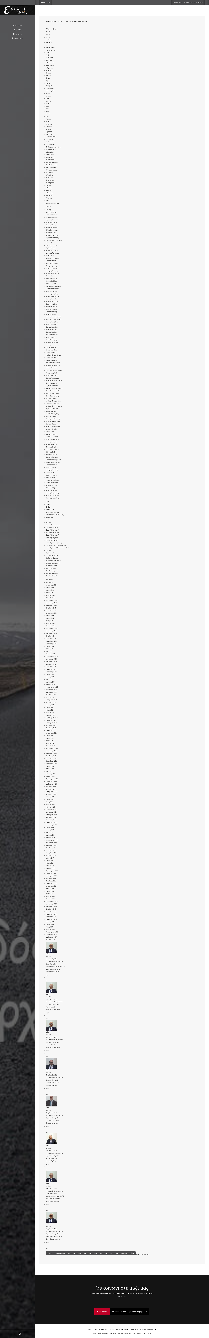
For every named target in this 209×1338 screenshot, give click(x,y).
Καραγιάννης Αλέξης (52, 217)
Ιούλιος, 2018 (50, 827)
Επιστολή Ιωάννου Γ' (52, 535)
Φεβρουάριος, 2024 (52, 656)
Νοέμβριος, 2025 (51, 608)
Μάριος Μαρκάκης (51, 360)
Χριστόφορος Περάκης (53, 419)
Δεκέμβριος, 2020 (51, 753)
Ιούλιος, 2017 (50, 858)
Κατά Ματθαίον (51, 137)
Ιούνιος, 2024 (50, 649)
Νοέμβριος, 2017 (51, 848)
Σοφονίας (49, 126)
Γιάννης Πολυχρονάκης (53, 426)
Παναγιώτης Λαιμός (52, 342)
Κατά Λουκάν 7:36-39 (52, 1120)
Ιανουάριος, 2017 (51, 873)
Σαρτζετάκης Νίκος (52, 386)
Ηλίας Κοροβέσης (51, 324)
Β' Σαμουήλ (49, 60)
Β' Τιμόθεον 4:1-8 (51, 1158)
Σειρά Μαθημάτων (51, 964)
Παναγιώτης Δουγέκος (53, 266)
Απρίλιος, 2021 (50, 743)
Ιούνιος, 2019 (50, 799)
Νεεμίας (48, 75)
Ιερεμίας (48, 96)
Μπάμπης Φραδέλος (52, 480)
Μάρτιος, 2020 (50, 776)
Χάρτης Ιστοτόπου (137, 1333)
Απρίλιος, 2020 (50, 774)
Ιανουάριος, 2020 (51, 781)
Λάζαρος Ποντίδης (51, 429)
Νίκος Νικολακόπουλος (53, 391)
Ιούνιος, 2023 (50, 677)
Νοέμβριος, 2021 (51, 725)
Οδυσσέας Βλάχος (51, 230)
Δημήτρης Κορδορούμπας (54, 319)
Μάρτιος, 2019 (50, 807)
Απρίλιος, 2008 (50, 929)
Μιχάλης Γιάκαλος (51, 248)
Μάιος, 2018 (49, 832)
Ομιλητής (48, 206)
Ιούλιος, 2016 (50, 889)
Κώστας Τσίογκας (51, 465)
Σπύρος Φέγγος (51, 472)
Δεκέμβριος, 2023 (51, 661)
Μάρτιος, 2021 (50, 746)
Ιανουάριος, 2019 (51, 812)
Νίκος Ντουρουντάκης (52, 396)
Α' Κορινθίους (50, 152)
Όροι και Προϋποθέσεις (124, 1333)
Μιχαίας (48, 119)
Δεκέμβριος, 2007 (51, 937)
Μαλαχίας (49, 134)
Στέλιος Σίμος (50, 431)
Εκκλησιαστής (50, 88)
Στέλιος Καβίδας (51, 284)
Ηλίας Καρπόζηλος (52, 291)
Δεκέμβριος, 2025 (51, 605)
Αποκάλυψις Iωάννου (52, 512)
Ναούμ (48, 121)
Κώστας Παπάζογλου (52, 403)
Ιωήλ (47, 109)
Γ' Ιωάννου (49, 198)
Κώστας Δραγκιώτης (52, 268)
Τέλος (132, 1253)
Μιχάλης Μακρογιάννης (53, 355)
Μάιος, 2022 (49, 710)
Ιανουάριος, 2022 (51, 720)
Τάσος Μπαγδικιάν (52, 373)
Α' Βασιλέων (50, 63)
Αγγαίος (48, 129)
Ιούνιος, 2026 (50, 590)
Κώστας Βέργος (51, 225)
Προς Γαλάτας (50, 157)
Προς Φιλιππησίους (52, 162)
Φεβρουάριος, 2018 (52, 840)
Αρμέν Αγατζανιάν (51, 212)
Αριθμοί (48, 45)
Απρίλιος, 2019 (50, 804)
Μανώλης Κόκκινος (52, 335)
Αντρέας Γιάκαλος (51, 243)
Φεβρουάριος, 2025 (52, 628)
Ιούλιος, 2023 (50, 674)
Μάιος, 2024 (49, 651)
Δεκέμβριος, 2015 (51, 906)
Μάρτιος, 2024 (50, 654)
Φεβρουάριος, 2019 (52, 809)
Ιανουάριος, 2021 (51, 751)
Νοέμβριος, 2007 (51, 940)
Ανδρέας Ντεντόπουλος (53, 393)
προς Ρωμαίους (51, 149)
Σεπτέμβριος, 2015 (51, 914)
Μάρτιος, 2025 (50, 626)
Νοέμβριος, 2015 (51, 909)
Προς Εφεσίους (50, 160)
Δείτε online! (102, 1311)
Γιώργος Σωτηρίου (51, 454)
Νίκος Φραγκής (50, 477)
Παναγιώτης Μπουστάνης (54, 380)
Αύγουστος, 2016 (51, 886)
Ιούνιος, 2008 (50, 924)
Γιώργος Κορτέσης (51, 332)
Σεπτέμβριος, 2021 (51, 730)
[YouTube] (20, 1334)
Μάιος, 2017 (49, 863)
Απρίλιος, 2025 (50, 623)
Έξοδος (48, 40)
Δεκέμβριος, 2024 (51, 633)
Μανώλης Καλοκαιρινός (53, 286)
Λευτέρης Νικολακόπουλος (54, 388)
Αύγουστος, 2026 (51, 585)
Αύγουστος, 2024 (51, 644)
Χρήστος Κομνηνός (52, 309)
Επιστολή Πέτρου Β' (52, 540)
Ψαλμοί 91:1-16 (51, 1045)
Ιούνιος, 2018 (50, 830)
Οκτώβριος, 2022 (51, 697)
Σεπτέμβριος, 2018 (51, 822)
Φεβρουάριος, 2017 (52, 871)
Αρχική (94, 1333)
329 (69, 1253)
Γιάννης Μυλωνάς (51, 383)
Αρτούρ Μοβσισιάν (51, 368)
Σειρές (48, 501)
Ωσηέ (47, 106)
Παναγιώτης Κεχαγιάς (53, 301)
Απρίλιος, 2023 (50, 682)
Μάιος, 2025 (49, 621)
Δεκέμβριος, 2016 (51, 876)
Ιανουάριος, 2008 (51, 934)
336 (106, 1253)
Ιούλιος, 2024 (50, 646)
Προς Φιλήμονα (50, 180)
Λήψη (47, 975)
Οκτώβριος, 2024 (51, 638)
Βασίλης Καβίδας (51, 281)
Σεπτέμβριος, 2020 (51, 761)
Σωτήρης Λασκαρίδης (52, 345)
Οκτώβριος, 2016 (51, 881)
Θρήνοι (48, 98)
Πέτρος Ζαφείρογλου (52, 273)
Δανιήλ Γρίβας (50, 255)
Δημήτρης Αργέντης (52, 220)
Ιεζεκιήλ (48, 101)
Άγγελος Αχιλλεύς (51, 222)
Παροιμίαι (49, 86)
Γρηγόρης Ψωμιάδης (52, 498)
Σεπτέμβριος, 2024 (51, 641)
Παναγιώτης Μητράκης (53, 365)
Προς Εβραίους (50, 183)
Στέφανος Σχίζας (51, 452)
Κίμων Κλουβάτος (51, 304)
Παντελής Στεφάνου (52, 447)
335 (101, 1253)
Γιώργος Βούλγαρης (52, 235)
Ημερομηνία (49, 579)
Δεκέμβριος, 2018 (51, 815)
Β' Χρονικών (50, 70)
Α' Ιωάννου (49, 193)
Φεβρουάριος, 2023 (52, 687)
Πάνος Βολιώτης (51, 233)
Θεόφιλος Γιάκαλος (52, 245)
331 (79, 1253)
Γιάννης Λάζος (50, 337)
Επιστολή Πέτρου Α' (52, 538)
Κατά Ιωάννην (50, 144)
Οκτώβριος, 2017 (51, 850)
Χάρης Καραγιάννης (52, 289)
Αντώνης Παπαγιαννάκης (54, 406)
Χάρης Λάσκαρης (51, 340)
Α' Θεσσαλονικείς (51, 167)
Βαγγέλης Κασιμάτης (52, 296)
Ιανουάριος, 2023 (51, 689)
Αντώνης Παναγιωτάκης (53, 401)
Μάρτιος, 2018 (50, 837)
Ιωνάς (48, 116)
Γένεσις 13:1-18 (51, 1007)
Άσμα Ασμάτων (50, 91)
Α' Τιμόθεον (49, 172)
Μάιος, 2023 (49, 679)
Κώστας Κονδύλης (51, 312)
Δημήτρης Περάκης (52, 416)
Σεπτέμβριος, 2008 (51, 919)
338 (117, 1253)
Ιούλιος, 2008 (50, 922)
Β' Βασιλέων (50, 65)
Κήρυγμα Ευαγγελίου (52, 1004)
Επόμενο (124, 1253)
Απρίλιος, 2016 (50, 896)
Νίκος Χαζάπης (50, 488)
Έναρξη (49, 1253)
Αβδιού (48, 114)
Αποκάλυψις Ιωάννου (52, 203)
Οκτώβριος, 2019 (51, 789)
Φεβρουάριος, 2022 (52, 717)
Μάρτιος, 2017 (50, 868)
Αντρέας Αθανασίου (52, 215)
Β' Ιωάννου (49, 195)
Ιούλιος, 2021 (50, 735)
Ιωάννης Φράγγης (51, 475)
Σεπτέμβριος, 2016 (51, 883)
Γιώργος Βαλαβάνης (52, 227)
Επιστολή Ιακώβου (52, 527)
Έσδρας (48, 73)
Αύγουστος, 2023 (51, 672)
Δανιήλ (48, 103)
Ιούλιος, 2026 (50, 587)
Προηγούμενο (60, 1253)
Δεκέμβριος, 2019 (51, 784)
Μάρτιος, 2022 (50, 715)
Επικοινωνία (17, 38)
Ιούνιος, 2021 (50, 738)
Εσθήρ (48, 78)
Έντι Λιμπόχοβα (51, 347)
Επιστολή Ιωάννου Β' (52, 532)
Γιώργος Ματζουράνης (53, 363)
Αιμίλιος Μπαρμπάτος (52, 375)
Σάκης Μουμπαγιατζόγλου (54, 370)
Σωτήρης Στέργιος (51, 442)
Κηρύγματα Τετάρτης (52, 555)
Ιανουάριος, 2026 (51, 603)
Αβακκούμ (49, 124)
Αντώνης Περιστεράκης (53, 421)
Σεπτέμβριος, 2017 (51, 853)
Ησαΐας (48, 93)
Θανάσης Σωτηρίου (52, 457)
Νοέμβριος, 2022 (51, 695)
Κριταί (48, 52)
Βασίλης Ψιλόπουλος (52, 495)
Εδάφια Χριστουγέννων (53, 525)
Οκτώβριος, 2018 (51, 820)
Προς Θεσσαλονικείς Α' (53, 563)
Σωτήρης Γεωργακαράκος (54, 240)
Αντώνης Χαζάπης (51, 485)
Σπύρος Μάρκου (51, 352)
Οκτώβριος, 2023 (51, 666)
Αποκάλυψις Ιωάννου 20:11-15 (55, 966)
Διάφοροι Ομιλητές (51, 398)
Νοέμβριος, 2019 (51, 786)
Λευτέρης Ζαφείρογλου (53, 271)
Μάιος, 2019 (49, 802)
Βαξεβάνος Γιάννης (52, 250)
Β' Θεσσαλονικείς (51, 170)
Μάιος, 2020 (49, 771)
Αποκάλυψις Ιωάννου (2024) (55, 515)
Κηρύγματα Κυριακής (52, 553)
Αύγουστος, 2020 (51, 763)
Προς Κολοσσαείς (51, 165)
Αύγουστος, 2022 (51, 702)
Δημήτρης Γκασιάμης (52, 253)
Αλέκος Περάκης (51, 411)
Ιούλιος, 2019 (50, 797)
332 (85, 1253)
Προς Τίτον (49, 177)
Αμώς (47, 111)
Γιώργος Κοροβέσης (52, 322)
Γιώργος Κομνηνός (51, 306)
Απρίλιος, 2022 (50, 712)
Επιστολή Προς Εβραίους (54, 543)
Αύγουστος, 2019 (51, 794)
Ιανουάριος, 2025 (51, 631)
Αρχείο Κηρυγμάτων (103, 1333)
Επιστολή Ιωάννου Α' (52, 530)
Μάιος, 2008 (49, 927)
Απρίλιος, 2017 (50, 866)
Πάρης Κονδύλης (51, 314)
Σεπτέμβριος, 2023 (51, 669)
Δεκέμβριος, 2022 (51, 692)
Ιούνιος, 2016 (50, 891)
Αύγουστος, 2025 (51, 613)
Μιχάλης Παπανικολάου (53, 409)
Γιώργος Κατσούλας (52, 299)
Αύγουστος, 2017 (51, 855)
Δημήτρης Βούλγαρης (52, 238)
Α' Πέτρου (49, 188)
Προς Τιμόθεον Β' (51, 568)
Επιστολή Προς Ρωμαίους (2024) (56, 545)
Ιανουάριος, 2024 (51, 659)
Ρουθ (47, 55)
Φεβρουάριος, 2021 (52, 748)
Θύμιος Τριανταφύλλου (53, 462)
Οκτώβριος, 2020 (51, 758)
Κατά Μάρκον (50, 139)
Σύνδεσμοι (113, 1333)
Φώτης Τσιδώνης (51, 467)
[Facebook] (15, 1334)
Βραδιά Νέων (50, 517)
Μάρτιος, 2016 (50, 899)
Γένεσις (48, 37)
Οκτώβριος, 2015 (51, 911)
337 (111, 1253)
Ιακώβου (48, 185)
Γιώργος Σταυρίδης (51, 444)
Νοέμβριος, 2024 (51, 636)
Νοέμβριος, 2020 (51, 756)
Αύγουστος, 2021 (51, 733)
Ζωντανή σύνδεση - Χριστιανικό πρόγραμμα (129, 1311)
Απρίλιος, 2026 (50, 595)
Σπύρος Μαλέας (51, 357)
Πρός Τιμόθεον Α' (51, 576)
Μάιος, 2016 (49, 894)
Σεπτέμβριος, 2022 (51, 700)
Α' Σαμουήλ (49, 58)
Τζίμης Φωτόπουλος (52, 482)
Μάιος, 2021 (49, 740)
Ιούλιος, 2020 (50, 766)
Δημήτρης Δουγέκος (52, 263)
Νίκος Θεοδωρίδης (51, 278)
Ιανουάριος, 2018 (51, 843)
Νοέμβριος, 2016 (51, 878)
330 (74, 1253)
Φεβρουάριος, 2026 (52, 600)
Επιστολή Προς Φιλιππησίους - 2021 (57, 548)
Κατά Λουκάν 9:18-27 (52, 1082)
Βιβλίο (48, 31)
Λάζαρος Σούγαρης (52, 437)
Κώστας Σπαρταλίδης (52, 439)
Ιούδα (47, 200)
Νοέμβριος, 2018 (51, 817)
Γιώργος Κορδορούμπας (53, 317)
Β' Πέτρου (49, 190)
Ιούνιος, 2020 (50, 769)
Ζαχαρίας (49, 132)
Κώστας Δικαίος (51, 261)
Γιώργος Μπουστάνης (52, 378)
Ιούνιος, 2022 (50, 707)
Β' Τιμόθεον (49, 175)
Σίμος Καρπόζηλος (51, 294)
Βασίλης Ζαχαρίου (51, 276)
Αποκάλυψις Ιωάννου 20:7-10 (55, 1196)
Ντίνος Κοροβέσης (51, 329)
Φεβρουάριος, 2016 (52, 901)
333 (90, 1253)
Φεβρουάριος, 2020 (52, 779)
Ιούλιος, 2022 (50, 705)
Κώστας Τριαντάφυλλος (53, 460)
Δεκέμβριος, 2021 (51, 723)
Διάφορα (48, 522)
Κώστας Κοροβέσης (52, 327)
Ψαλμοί (48, 83)
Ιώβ (47, 81)
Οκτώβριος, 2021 (51, 728)
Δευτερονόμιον (50, 47)
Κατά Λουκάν (50, 142)
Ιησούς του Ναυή (51, 50)
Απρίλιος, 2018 (50, 835)
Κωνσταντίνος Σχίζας (52, 449)
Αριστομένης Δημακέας (53, 258)
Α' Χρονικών (50, 68)
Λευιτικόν (49, 42)
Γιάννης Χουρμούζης (52, 493)
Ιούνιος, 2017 (50, 860)
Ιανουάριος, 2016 (51, 904)
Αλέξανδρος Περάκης (52, 414)
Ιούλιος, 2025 (50, 615)
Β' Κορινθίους (50, 154)
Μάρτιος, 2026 (50, 598)
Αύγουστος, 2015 (51, 917)
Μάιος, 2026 (49, 592)
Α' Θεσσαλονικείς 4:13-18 (54, 1236)
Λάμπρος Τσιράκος (52, 470)
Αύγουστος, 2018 (51, 825)
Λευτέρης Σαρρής (51, 434)
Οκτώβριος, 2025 (51, 610)
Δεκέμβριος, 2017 (51, 845)
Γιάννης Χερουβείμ (51, 490)
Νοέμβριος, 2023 (51, 664)
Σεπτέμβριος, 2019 (51, 792)
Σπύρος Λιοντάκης (51, 350)
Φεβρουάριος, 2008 (52, 932)
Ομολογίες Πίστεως (52, 558)
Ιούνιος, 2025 (50, 618)
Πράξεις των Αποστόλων (53, 147)
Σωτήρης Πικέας (51, 424)
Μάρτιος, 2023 (50, 684)
